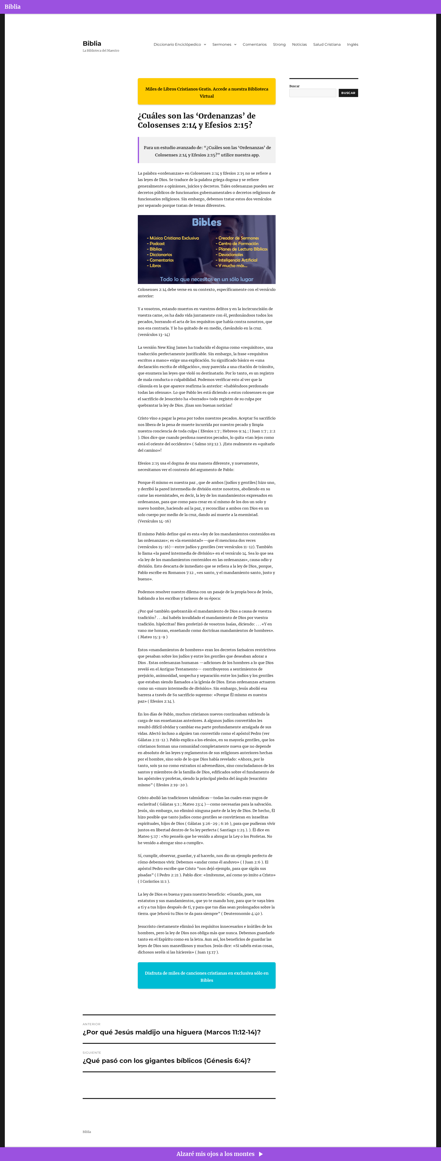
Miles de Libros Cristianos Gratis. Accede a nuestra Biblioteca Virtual (206, 92)
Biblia (13, 6)
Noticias (299, 44)
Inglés (352, 44)
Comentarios (255, 44)
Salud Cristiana (327, 44)
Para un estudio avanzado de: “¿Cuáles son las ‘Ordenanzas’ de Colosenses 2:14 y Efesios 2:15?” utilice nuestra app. (207, 151)
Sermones (221, 44)
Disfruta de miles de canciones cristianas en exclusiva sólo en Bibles (207, 977)
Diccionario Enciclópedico (177, 44)
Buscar (294, 86)
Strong (279, 44)
